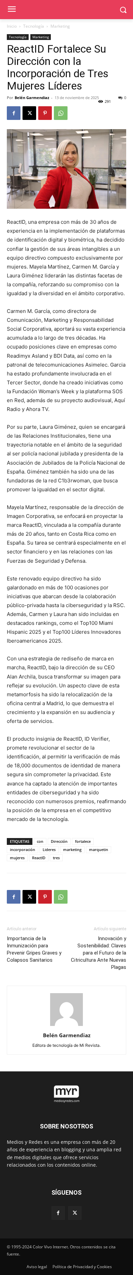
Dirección (59, 841)
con (40, 841)
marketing (72, 849)
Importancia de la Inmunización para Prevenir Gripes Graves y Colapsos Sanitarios (34, 949)
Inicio (12, 26)
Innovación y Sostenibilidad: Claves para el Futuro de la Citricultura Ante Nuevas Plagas (98, 952)
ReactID (38, 857)
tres (56, 857)
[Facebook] (13, 113)
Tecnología (33, 26)
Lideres (49, 849)
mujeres (17, 857)
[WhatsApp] (61, 113)
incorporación (22, 849)
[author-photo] (66, 1026)
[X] (29, 113)
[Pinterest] (45, 113)
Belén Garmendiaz (32, 97)
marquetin (98, 849)
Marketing (60, 26)
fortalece (83, 841)
